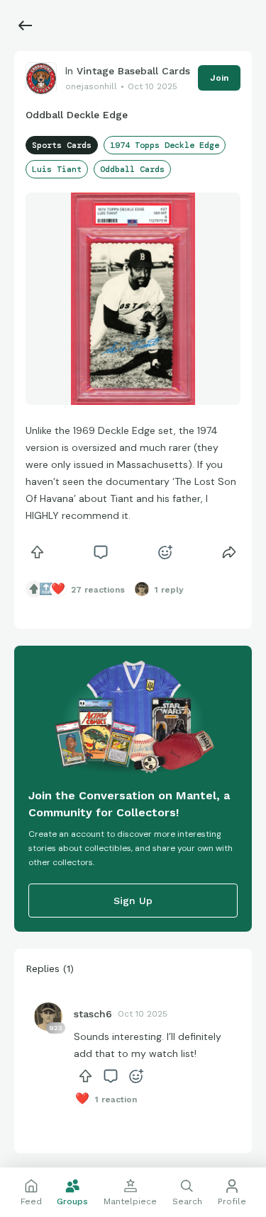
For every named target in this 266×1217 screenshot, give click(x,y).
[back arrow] (25, 25)
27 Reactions (98, 590)
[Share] (229, 552)
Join (219, 78)
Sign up (133, 900)
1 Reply (169, 590)
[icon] (37, 552)
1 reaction (116, 1099)
